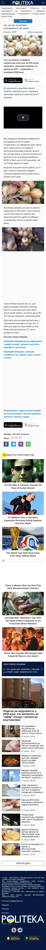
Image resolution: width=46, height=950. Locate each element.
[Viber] (20, 444)
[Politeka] (23, 3)
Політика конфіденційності (12, 901)
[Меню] (43, 2)
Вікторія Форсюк (20, 434)
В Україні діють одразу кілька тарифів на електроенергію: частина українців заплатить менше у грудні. (22, 414)
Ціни (6, 60)
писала (20, 304)
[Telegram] (13, 444)
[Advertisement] (23, 277)
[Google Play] (32, 938)
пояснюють (12, 88)
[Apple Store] (13, 938)
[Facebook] (6, 444)
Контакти (5, 913)
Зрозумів (23, 21)
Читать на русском (34, 32)
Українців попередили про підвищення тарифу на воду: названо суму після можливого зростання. (23, 344)
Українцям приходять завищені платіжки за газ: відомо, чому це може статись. (22, 355)
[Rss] (13, 930)
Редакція (5, 905)
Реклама (5, 909)
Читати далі (23, 863)
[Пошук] (2, 2)
